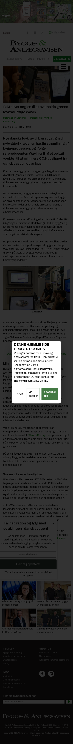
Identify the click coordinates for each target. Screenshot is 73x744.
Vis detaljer (33, 394)
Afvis (20, 393)
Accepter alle (50, 394)
